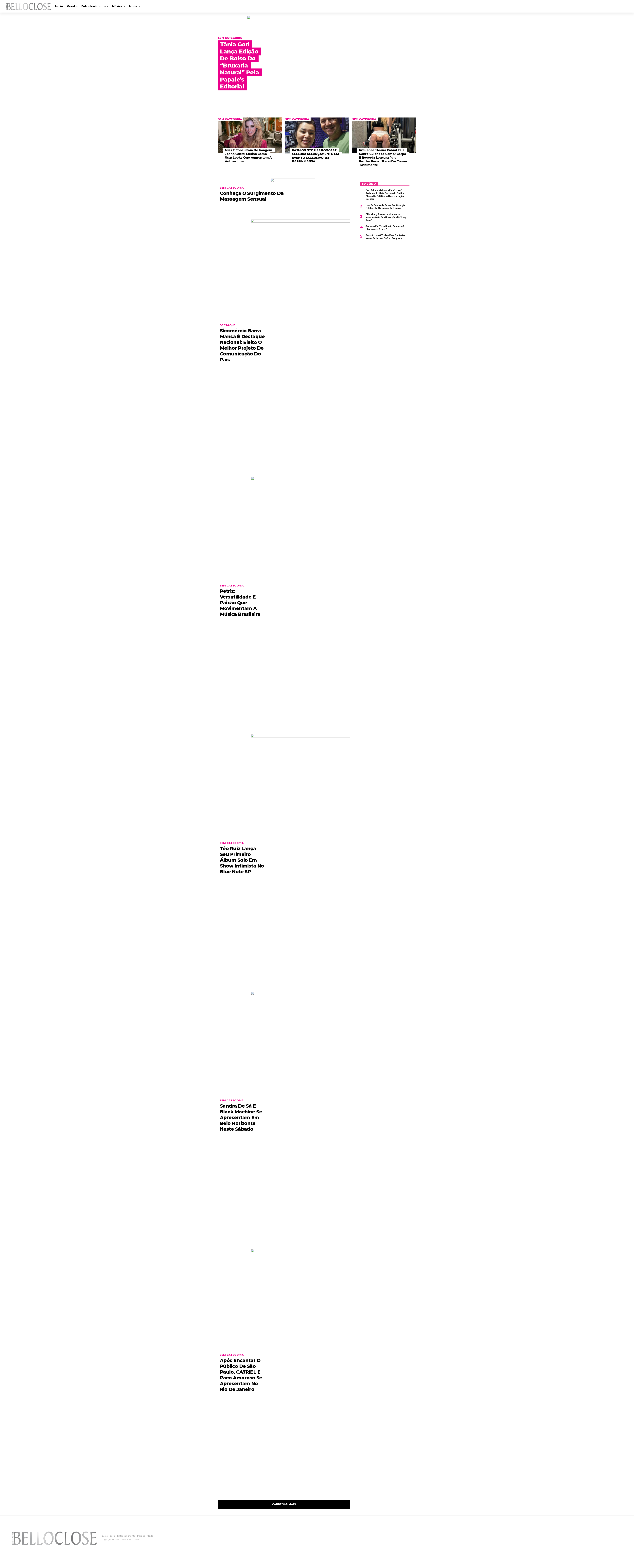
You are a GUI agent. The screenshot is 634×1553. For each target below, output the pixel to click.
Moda (133, 6)
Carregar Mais (284, 1504)
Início (59, 6)
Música (117, 6)
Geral (71, 6)
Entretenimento (93, 6)
